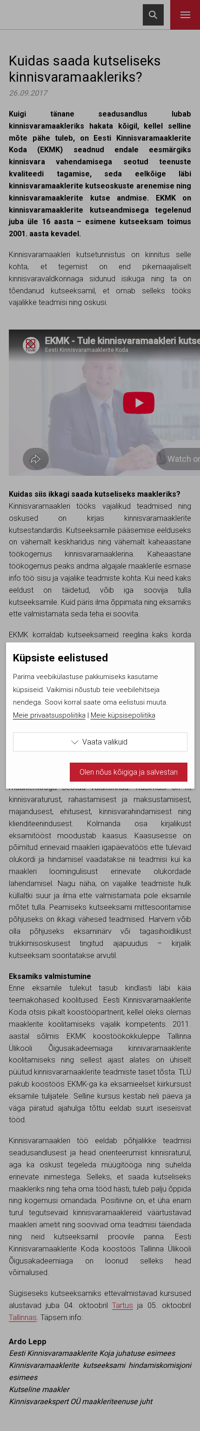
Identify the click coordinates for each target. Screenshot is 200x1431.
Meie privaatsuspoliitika (49, 715)
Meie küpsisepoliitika (123, 715)
